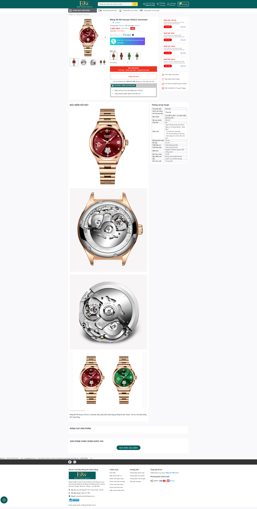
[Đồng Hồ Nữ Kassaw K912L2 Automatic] (88, 37)
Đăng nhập (172, 5)
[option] (88, 37)
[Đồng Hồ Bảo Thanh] (80, 4)
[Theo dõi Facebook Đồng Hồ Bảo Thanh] (69, 462)
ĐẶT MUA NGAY (133, 69)
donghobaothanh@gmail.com (85, 496)
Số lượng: (113, 62)
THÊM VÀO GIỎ (133, 76)
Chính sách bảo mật (116, 487)
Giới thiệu (113, 473)
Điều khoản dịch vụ (116, 475)
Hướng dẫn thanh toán (109, 10)
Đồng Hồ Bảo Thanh (89, 505)
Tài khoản (173, 3)
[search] (135, 4)
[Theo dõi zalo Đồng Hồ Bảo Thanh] (74, 462)
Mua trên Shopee (135, 481)
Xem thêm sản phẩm (128, 447)
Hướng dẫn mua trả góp (151, 10)
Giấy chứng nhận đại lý (117, 490)
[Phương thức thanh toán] (162, 481)
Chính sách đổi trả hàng (117, 481)
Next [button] (105, 37)
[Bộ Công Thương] (74, 500)
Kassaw (121, 25)
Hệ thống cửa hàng (162, 4)
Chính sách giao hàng (117, 478)
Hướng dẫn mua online (130, 10)
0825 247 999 (150, 5)
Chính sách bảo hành (116, 484)
